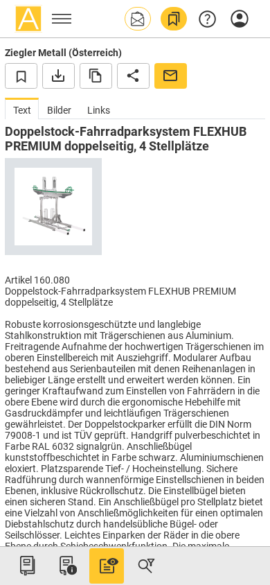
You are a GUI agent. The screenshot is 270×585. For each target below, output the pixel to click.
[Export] (58, 75)
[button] (138, 18)
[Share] (133, 75)
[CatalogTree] (27, 565)
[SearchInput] (146, 565)
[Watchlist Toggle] (21, 75)
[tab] (22, 108)
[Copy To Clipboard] (96, 75)
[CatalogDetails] (106, 565)
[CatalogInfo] (66, 565)
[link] (174, 18)
